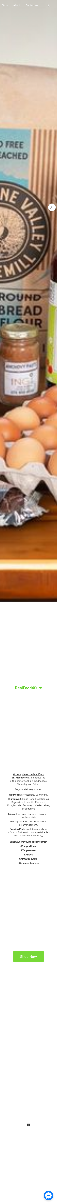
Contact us (32, 5)
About (16, 5)
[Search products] (52, 207)
